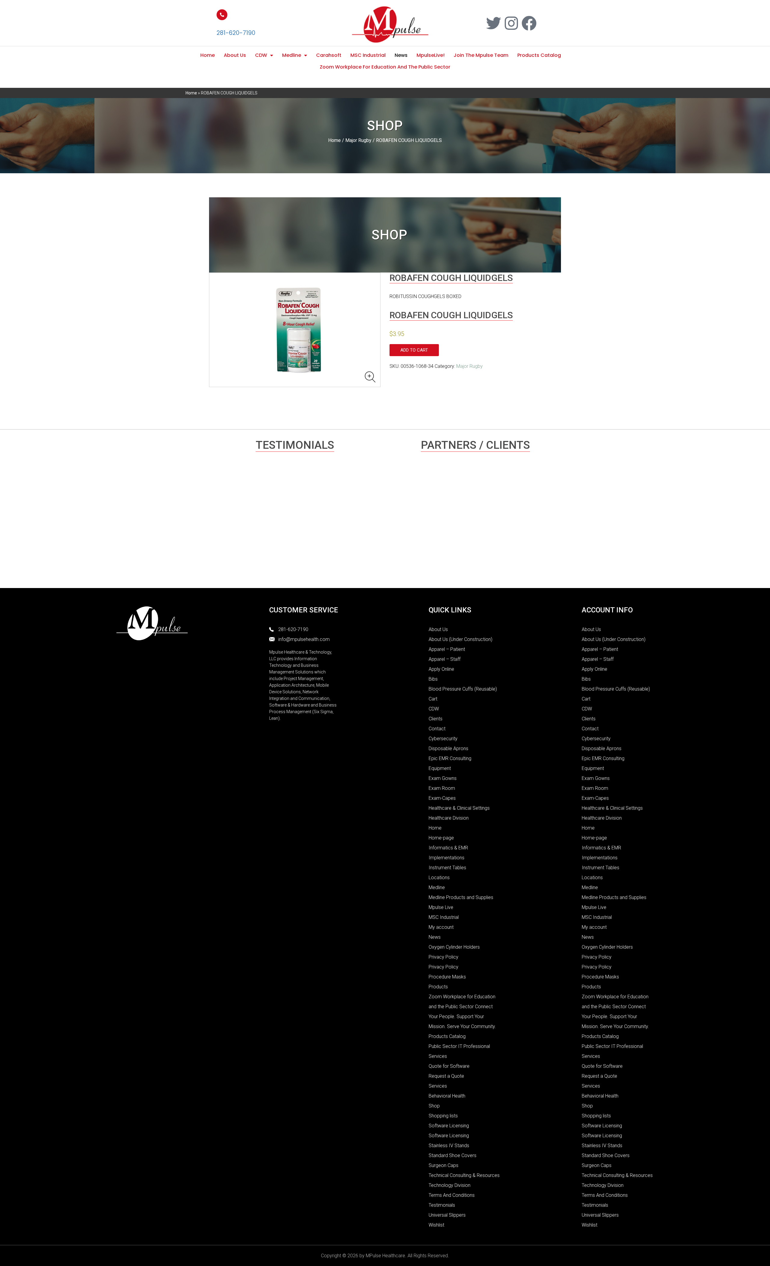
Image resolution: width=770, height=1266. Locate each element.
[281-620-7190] (222, 14)
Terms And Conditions (452, 1195)
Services (438, 1086)
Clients (435, 719)
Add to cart (414, 350)
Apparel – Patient (447, 649)
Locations (439, 877)
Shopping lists (443, 1116)
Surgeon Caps (443, 1165)
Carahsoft (328, 55)
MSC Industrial (368, 55)
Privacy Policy (443, 957)
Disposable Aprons (448, 748)
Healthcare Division (449, 818)
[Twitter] (493, 23)
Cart (433, 699)
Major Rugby (358, 140)
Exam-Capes (442, 798)
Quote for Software (449, 1066)
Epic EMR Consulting (450, 758)
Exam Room (442, 788)
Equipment (440, 768)
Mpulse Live (441, 907)
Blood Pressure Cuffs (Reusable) (463, 689)
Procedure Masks (447, 977)
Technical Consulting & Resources (464, 1175)
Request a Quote (446, 1076)
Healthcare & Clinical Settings (459, 808)
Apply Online (441, 669)
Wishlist (436, 1225)
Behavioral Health (447, 1096)
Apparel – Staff (444, 659)
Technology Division (449, 1185)
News (401, 55)
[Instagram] (511, 23)
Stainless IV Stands (449, 1145)
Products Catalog (539, 55)
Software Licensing (449, 1126)
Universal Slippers (447, 1215)
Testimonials (442, 1205)
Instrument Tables (447, 867)
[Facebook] (529, 23)
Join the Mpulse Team (481, 55)
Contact (437, 729)
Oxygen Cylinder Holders (454, 947)
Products (438, 987)
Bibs (433, 679)
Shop (434, 1106)
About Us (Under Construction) (460, 639)
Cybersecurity (443, 738)
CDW (261, 55)
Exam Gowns (443, 778)
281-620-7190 (236, 33)
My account (441, 927)
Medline (291, 55)
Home (207, 55)
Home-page (441, 838)
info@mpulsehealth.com (304, 639)
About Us (235, 55)
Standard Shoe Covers (452, 1155)
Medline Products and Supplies (461, 897)
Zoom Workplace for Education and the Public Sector (385, 66)
